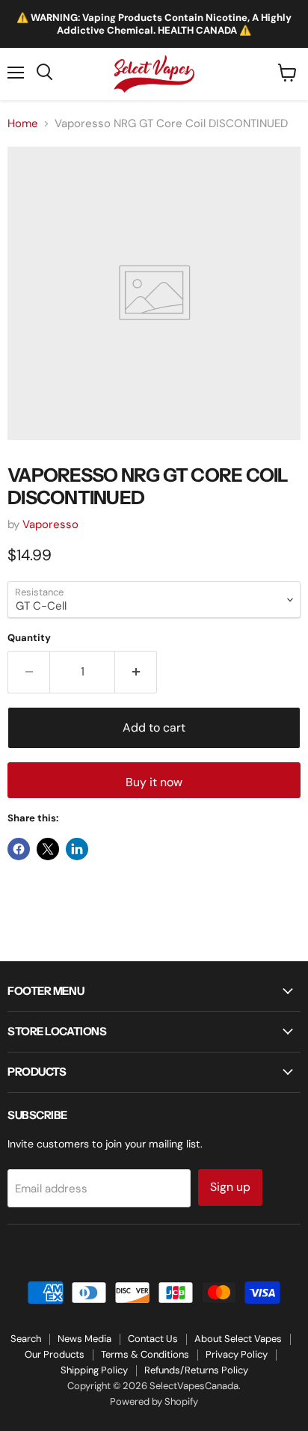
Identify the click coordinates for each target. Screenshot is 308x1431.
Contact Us (153, 1338)
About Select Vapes (238, 1338)
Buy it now (154, 782)
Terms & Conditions (145, 1354)
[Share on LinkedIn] (77, 849)
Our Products (54, 1354)
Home (22, 123)
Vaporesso (50, 524)
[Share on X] (48, 849)
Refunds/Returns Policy (196, 1370)
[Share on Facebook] (18, 849)
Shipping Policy (94, 1370)
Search (25, 1338)
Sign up (230, 1187)
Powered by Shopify (154, 1401)
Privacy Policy (237, 1354)
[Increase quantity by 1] (136, 672)
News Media (84, 1338)
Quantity (29, 637)
